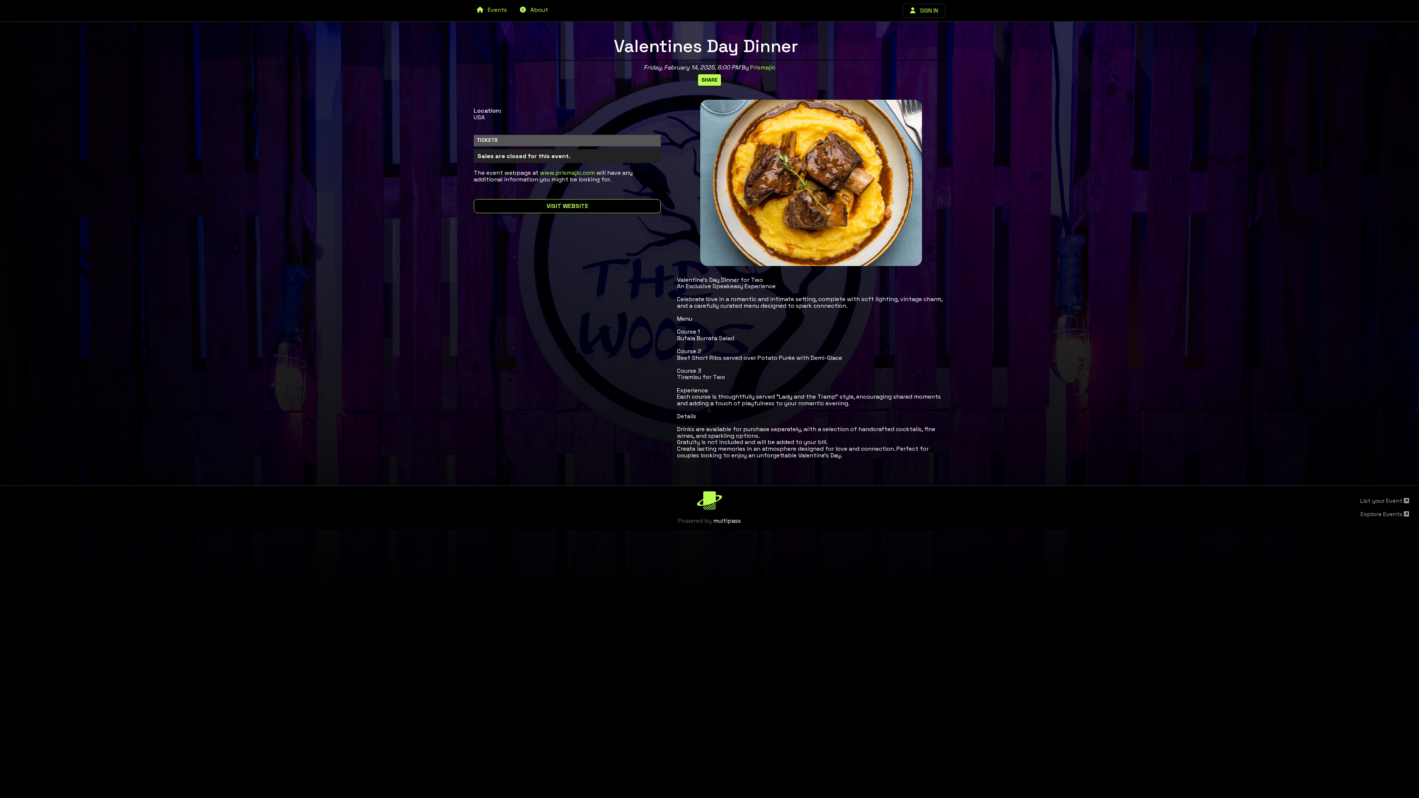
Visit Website (567, 206)
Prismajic (762, 67)
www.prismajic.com (567, 173)
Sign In (926, 10)
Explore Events (1382, 514)
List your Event (1382, 501)
